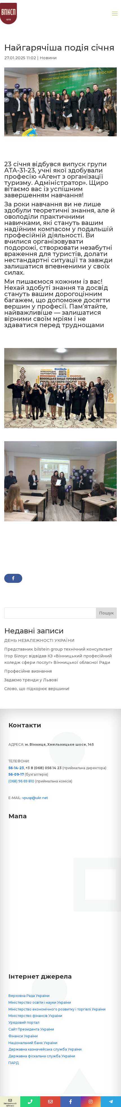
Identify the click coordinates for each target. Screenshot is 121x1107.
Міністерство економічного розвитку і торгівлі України (57, 1009)
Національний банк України (32, 1043)
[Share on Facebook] (13, 578)
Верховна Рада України (29, 996)
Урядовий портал (23, 1022)
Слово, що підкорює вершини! (36, 688)
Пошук (106, 613)
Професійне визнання (28, 671)
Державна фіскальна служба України (41, 1056)
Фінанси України (23, 1036)
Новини (48, 57)
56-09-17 (16, 774)
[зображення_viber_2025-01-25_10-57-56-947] (60, 521)
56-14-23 (16, 768)
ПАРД (13, 1063)
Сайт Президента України (31, 1029)
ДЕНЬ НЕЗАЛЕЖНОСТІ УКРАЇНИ (39, 640)
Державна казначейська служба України (45, 1049)
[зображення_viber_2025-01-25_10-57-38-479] (60, 428)
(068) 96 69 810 (21, 781)
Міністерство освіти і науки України (39, 1002)
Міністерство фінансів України (35, 1016)
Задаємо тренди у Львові (31, 679)
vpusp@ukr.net (35, 798)
